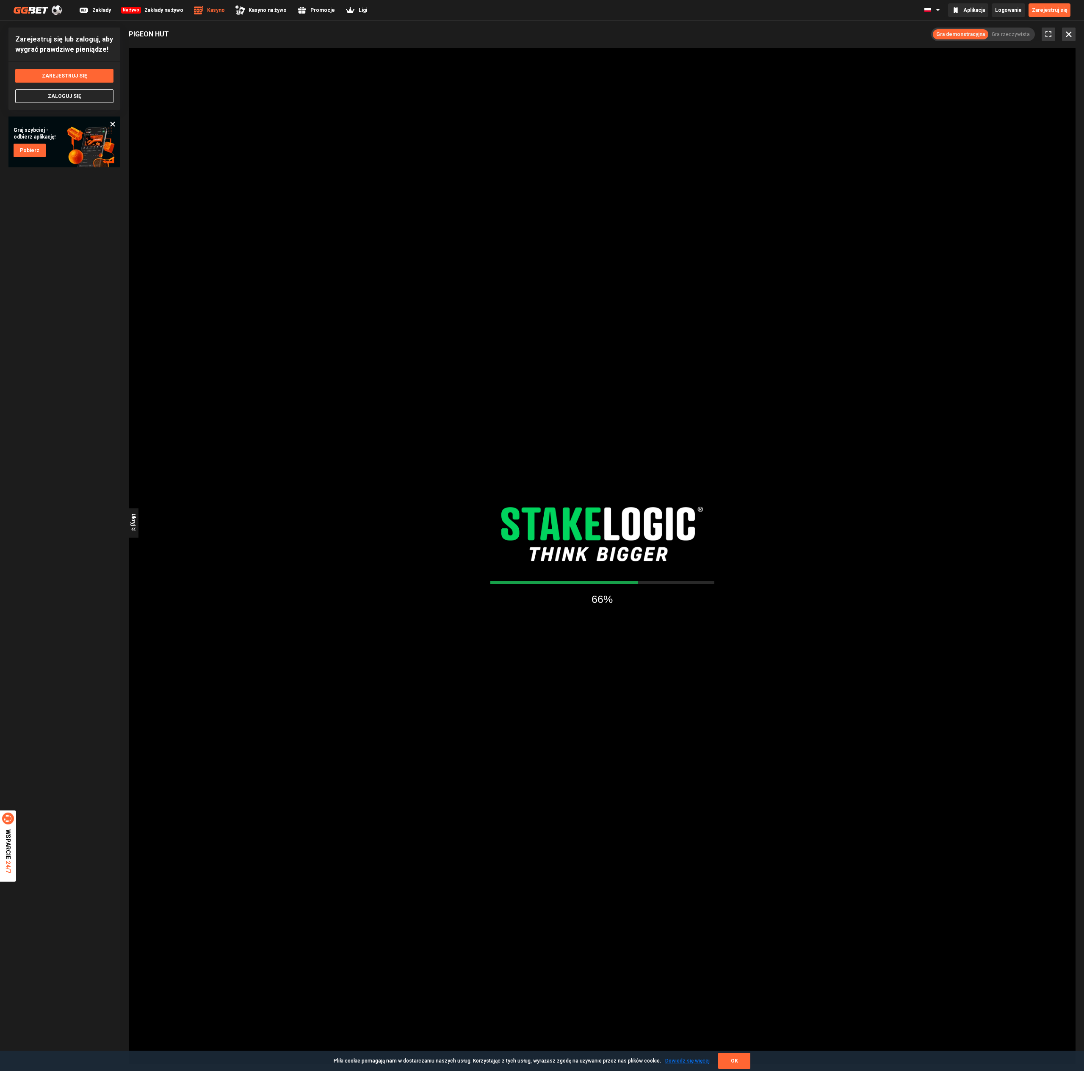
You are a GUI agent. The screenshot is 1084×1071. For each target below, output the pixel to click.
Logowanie (1008, 10)
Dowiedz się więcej (687, 1061)
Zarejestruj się (1049, 10)
